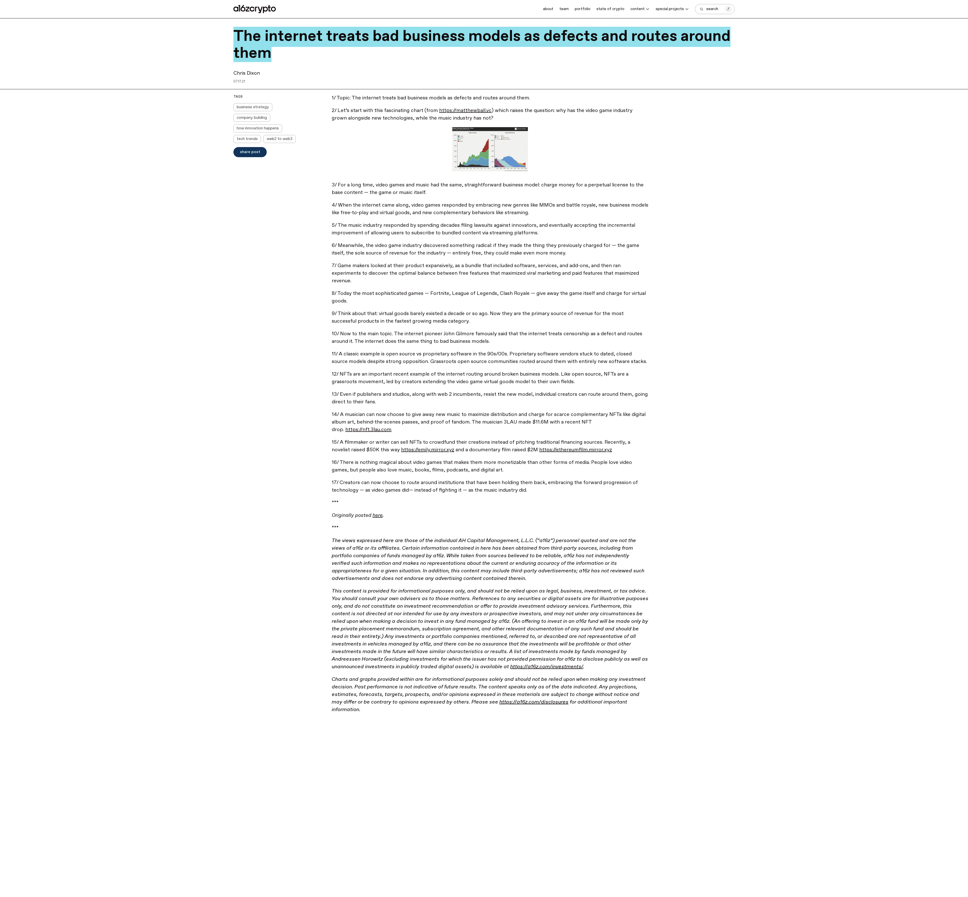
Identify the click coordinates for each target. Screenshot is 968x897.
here (378, 515)
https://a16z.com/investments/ (546, 666)
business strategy (253, 107)
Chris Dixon (246, 73)
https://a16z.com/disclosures (533, 702)
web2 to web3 (279, 139)
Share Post (250, 152)
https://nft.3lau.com (368, 429)
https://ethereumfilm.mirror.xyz (575, 449)
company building (252, 117)
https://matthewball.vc (465, 110)
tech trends (247, 139)
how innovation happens (258, 128)
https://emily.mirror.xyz (427, 449)
